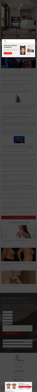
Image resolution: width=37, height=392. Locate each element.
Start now (25, 386)
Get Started (8, 53)
